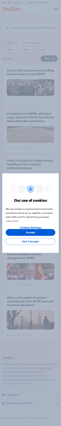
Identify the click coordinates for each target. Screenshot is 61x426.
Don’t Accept (30, 241)
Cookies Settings (30, 227)
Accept (30, 232)
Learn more (12, 220)
